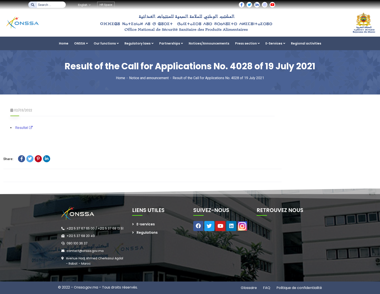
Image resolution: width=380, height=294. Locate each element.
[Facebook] (21, 158)
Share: (8, 159)
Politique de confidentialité (299, 287)
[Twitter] (29, 158)
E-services (146, 224)
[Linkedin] (231, 226)
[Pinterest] (38, 158)
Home (120, 78)
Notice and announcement (149, 78)
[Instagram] (242, 226)
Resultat (21, 128)
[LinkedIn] (46, 158)
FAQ (266, 287)
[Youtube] (220, 226)
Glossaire (249, 287)
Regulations (147, 232)
